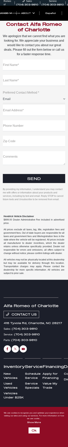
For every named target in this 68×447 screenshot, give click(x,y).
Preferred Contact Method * (21, 92)
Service (33, 366)
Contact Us (24, 314)
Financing (53, 366)
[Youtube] (23, 349)
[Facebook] (7, 349)
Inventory (14, 366)
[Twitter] (15, 349)
